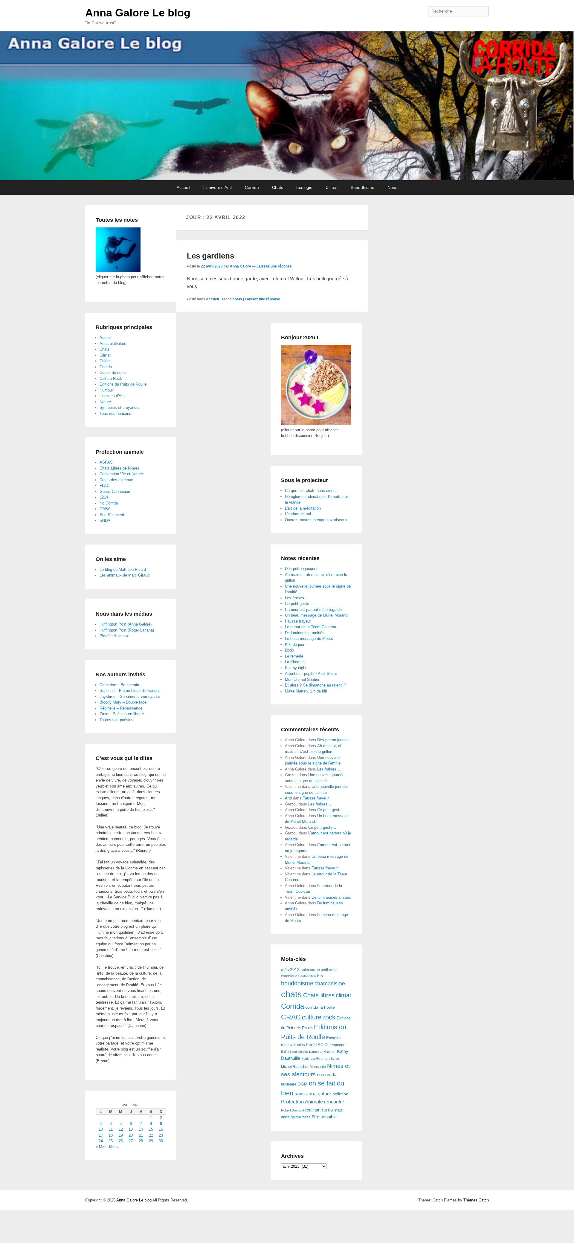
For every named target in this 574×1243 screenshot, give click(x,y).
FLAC (318, 1044)
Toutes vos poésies (116, 720)
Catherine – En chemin (119, 685)
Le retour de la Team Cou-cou (310, 627)
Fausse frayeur (298, 621)
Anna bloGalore (113, 343)
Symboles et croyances (120, 407)
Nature (105, 402)
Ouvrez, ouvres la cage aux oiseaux (316, 520)
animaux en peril (314, 970)
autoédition (308, 976)
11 (111, 1129)
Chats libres (319, 995)
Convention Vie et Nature (121, 474)
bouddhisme (297, 983)
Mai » (114, 1147)
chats (237, 299)
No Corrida (109, 503)
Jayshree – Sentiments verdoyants (130, 696)
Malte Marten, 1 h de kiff (306, 691)
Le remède (294, 656)
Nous (392, 187)
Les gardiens (210, 255)
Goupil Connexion (115, 491)
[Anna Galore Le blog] (287, 105)
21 (141, 1135)
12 (121, 1129)
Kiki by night (295, 668)
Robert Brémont (292, 1110)
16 (161, 1129)
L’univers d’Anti (217, 187)
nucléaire (288, 1084)
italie (285, 1052)
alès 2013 (290, 969)
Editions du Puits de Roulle (123, 384)
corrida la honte (320, 1007)
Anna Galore (240, 266)
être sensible (324, 1116)
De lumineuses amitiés (304, 633)
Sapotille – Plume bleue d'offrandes (130, 690)
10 (101, 1129)
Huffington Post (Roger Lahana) (127, 630)
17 (101, 1135)
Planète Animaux (114, 636)
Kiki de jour (294, 644)
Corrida (252, 187)
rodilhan (312, 1109)
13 (131, 1129)
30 (161, 1141)
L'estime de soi (298, 514)
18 (111, 1135)
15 (151, 1129)
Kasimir (329, 1052)
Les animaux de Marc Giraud (124, 575)
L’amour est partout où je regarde (313, 609)
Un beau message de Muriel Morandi (316, 615)
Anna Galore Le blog (137, 13)
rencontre (334, 1101)
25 (111, 1141)
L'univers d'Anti (113, 396)
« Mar (101, 1147)
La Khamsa (295, 662)
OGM (302, 1084)
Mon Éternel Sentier (302, 679)
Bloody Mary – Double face (123, 702)
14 (141, 1129)
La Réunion (320, 1058)
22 (151, 1135)
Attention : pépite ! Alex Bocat (311, 673)
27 (131, 1141)
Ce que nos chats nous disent (311, 490)
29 (151, 1141)
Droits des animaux (116, 480)
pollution (340, 1093)
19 (121, 1135)
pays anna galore (312, 1093)
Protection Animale (302, 1102)
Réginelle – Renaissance (121, 708)
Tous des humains (115, 413)
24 (101, 1141)
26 (121, 1141)
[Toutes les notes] (118, 271)
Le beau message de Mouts (309, 638)
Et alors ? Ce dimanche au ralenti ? (315, 685)
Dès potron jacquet (301, 568)
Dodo (289, 650)
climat (343, 995)
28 (141, 1141)
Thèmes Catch (476, 1200)
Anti (288, 798)
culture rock (318, 1017)
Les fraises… (296, 598)
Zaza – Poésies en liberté (122, 714)
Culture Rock (111, 378)
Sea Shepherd (112, 515)
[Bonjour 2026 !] (316, 424)
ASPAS (106, 462)
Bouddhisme (362, 187)
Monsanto (318, 1067)
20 (131, 1135)
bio (320, 975)
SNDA (105, 520)
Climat (332, 187)
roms (327, 1110)
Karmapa (315, 1052)
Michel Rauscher (295, 1066)
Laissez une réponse (274, 266)
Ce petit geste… (299, 603)
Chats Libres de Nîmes (119, 468)
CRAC (291, 1017)
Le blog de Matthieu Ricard (123, 569)
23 (161, 1135)
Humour (106, 390)
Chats (277, 187)
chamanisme (330, 984)
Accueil (183, 187)
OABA (105, 509)
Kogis (305, 1058)
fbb (309, 1044)
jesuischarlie (299, 1052)
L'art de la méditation (303, 508)
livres (335, 1059)
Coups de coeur (113, 372)
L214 (104, 497)
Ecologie (304, 187)
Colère (105, 361)
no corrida (326, 1074)
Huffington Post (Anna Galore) (126, 624)
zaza (306, 1117)
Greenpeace (334, 1044)
